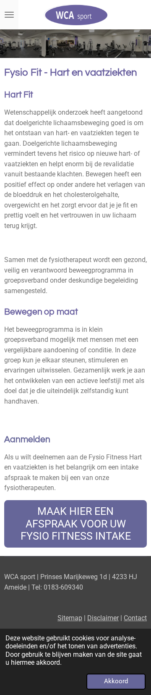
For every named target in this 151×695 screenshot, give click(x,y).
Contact (135, 618)
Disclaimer (103, 618)
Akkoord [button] (116, 681)
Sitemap (69, 618)
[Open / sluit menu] (9, 14)
